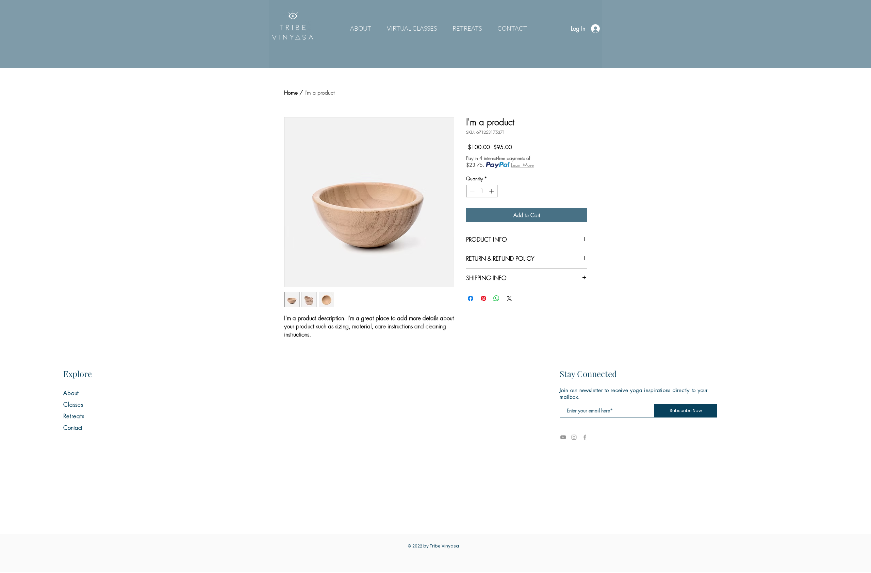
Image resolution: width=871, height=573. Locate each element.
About (71, 393)
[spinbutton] (482, 191)
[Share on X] (509, 298)
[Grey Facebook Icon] (584, 437)
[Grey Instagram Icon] (574, 437)
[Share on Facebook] (470, 298)
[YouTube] (563, 437)
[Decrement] (471, 191)
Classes (73, 404)
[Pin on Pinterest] (483, 298)
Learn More (522, 165)
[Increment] (492, 191)
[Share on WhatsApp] (496, 298)
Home (291, 92)
